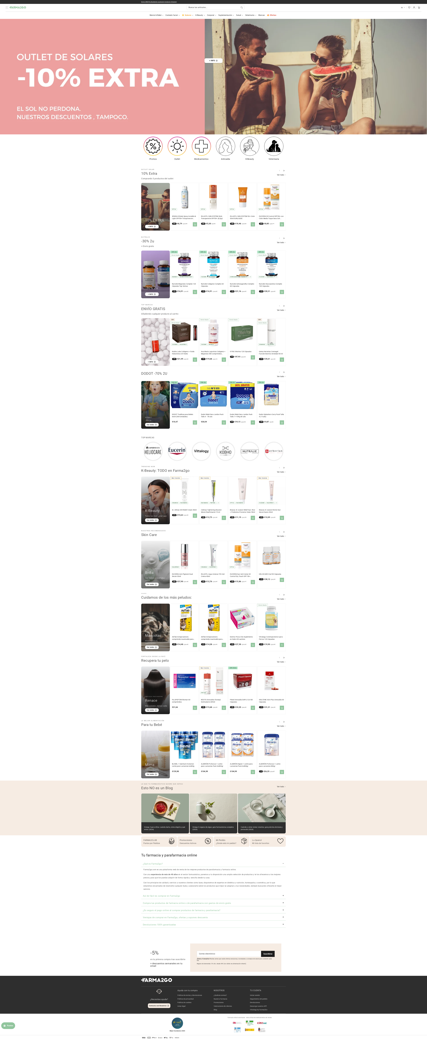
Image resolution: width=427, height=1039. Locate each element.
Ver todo (281, 175)
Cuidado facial (171, 15)
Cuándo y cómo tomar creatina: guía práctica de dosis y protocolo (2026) (261, 828)
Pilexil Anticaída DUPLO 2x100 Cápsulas (241, 701)
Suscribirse (267, 954)
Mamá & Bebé (155, 15)
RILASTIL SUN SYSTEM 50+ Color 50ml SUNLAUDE (242, 217)
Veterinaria (249, 15)
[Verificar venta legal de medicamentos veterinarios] (237, 1029)
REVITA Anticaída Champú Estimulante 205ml (211, 701)
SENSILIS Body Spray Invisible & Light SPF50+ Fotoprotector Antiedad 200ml (184, 217)
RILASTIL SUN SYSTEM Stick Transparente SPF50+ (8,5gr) (212, 217)
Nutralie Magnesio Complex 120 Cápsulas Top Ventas (184, 285)
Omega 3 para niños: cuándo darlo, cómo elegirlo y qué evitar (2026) (164, 828)
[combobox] (215, 7)
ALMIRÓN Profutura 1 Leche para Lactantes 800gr (269, 765)
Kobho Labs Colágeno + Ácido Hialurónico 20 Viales (183, 353)
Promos (153, 159)
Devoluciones (255, 1002)
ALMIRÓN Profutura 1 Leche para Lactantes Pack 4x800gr (212, 765)
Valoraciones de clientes (223, 1006)
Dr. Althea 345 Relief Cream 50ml (184, 510)
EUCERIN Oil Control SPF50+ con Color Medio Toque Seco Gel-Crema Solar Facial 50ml (271, 217)
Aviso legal (181, 1006)
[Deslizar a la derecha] (284, 170)
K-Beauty (199, 15)
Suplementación (225, 15)
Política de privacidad (185, 999)
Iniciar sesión (255, 995)
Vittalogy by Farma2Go (258, 1010)
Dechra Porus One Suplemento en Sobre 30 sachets (241, 638)
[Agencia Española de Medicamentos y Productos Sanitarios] (237, 1023)
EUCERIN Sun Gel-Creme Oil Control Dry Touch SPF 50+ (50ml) (240, 575)
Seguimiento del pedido (258, 999)
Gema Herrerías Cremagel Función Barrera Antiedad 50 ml (271, 353)
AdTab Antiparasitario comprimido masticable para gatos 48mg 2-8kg (182, 638)
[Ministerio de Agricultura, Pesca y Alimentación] (249, 1029)
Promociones (219, 1002)
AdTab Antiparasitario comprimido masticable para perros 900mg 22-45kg (212, 638)
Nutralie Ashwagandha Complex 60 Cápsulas (242, 285)
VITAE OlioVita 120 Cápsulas (240, 352)
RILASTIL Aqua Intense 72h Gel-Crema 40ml (213, 575)
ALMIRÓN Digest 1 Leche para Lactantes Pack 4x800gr (241, 765)
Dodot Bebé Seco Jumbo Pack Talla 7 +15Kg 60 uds (241, 415)
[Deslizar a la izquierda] (279, 170)
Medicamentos (201, 159)
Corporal (210, 15)
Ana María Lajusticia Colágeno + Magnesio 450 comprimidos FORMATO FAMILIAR (213, 353)
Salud (238, 15)
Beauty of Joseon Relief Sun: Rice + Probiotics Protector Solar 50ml (242, 511)
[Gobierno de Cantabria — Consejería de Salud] (262, 1029)
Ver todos (150, 425)
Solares (188, 15)
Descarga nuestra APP (258, 1006)
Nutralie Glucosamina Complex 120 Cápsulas (270, 285)
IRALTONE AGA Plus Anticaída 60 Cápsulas (271, 701)
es (402, 7)
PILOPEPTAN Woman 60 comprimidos (181, 701)
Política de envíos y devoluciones (189, 995)
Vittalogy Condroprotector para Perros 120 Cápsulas (271, 638)
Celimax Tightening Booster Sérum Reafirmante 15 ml (211, 511)
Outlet (177, 159)
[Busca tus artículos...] (241, 7)
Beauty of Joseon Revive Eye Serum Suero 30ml (269, 511)
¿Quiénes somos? (220, 995)
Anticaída (225, 159)
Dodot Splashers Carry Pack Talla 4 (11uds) (271, 415)
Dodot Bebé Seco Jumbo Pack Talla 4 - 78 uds (212, 415)
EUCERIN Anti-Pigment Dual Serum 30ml (182, 575)
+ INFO (212, 61)
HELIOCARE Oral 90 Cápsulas (270, 574)
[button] (419, 7)
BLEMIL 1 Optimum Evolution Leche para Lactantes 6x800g (183, 765)
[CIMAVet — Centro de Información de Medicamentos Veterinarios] (262, 1023)
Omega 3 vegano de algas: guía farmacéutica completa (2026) (213, 828)
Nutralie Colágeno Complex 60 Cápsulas (212, 285)
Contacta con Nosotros (158, 1006)
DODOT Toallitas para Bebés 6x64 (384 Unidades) (182, 415)
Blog (215, 1010)
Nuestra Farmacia (220, 999)
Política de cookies (184, 1002)
